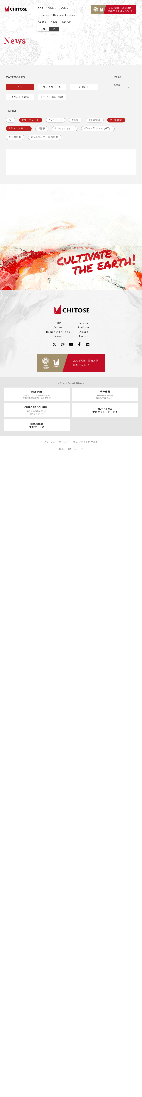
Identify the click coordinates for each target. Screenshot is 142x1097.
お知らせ (84, 87)
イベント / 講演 (20, 96)
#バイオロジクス (64, 128)
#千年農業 (116, 120)
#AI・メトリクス (18, 128)
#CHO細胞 (15, 137)
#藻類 (75, 120)
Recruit (66, 21)
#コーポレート (30, 120)
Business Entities (64, 15)
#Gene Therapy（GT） (97, 128)
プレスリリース (52, 87)
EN (43, 29)
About (42, 21)
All (10, 120)
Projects (43, 15)
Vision (52, 8)
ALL (20, 87)
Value (64, 8)
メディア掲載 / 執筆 (52, 96)
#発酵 (41, 128)
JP (53, 29)
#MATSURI (55, 120)
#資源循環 (94, 120)
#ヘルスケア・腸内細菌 (44, 137)
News (54, 21)
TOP (41, 8)
